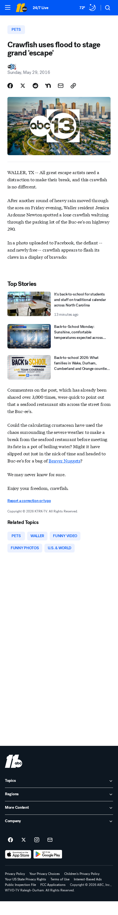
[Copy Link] (73, 85)
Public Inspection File (20, 884)
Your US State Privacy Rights (25, 879)
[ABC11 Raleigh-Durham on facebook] (10, 840)
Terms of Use (59, 879)
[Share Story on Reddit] (35, 85)
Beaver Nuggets (64, 460)
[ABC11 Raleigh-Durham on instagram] (36, 840)
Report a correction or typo (29, 500)
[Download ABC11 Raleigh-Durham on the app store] (18, 854)
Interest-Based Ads (88, 879)
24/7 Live (40, 7)
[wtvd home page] (13, 761)
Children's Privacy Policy (82, 873)
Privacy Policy (15, 873)
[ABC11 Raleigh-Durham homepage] (21, 7)
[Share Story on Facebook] (10, 85)
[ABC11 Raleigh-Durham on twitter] (23, 840)
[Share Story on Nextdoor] (48, 85)
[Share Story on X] (22, 85)
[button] (7, 7)
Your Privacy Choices (44, 873)
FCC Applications (53, 884)
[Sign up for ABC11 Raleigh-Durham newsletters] (49, 840)
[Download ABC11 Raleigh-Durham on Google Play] (47, 854)
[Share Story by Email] (60, 85)
